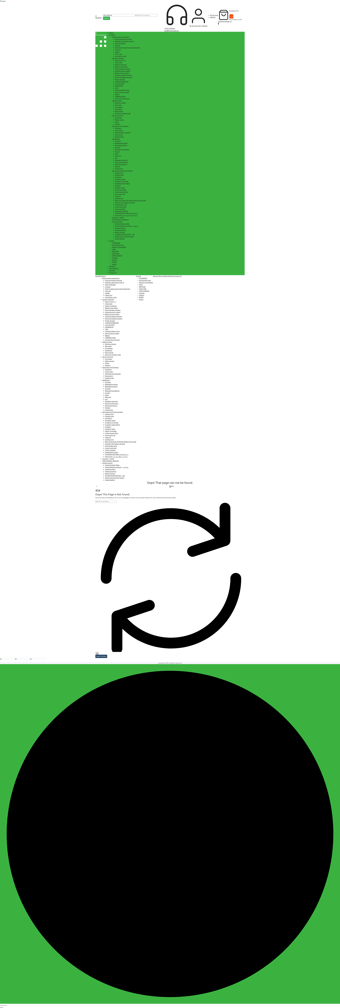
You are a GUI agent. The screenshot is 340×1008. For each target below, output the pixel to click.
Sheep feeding (120, 239)
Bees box (118, 156)
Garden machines (118, 58)
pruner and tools (120, 207)
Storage (117, 147)
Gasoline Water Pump (122, 90)
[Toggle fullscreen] (2, 1005)
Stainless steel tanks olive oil (124, 41)
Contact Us (113, 273)
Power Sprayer (120, 79)
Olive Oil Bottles (120, 43)
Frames (117, 152)
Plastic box (118, 54)
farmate (114, 258)
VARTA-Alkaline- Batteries (120, 220)
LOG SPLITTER (119, 84)
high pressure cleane (122, 92)
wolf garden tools (121, 205)
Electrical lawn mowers (122, 69)
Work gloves (119, 111)
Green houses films (121, 192)
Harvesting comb (120, 56)
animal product (117, 222)
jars (116, 158)
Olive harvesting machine (123, 39)
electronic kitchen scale (123, 113)
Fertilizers (118, 128)
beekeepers (116, 139)
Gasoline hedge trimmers (123, 75)
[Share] (4, 1005)
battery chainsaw (120, 65)
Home (111, 33)
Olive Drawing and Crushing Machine (127, 48)
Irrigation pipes (120, 179)
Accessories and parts (122, 99)
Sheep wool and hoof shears (124, 237)
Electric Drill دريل (120, 60)
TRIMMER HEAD (120, 96)
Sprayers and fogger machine (125, 203)
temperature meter (121, 211)
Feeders (117, 167)
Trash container (120, 209)
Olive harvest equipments (120, 37)
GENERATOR (119, 86)
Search (106, 18)
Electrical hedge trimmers (123, 77)
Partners (112, 271)
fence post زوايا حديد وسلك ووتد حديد (126, 215)
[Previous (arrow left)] (0, 1007)
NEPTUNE (115, 251)
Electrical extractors (121, 162)
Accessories (119, 169)
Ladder (117, 52)
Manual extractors (121, 164)
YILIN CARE (115, 254)
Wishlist (212, 17)
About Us (112, 266)
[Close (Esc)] (6, 1005)
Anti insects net (120, 194)
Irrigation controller (121, 181)
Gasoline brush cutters (122, 71)
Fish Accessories (117, 116)
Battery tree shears (121, 67)
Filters (117, 122)
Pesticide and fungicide (123, 133)
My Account (214, 15)
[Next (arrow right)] (2, 1007)
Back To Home (101, 656)
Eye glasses (119, 107)
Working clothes (120, 103)
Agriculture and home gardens (122, 171)
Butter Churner (120, 232)
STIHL (114, 249)
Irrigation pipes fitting (122, 183)
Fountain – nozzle (118, 217)
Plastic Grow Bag (120, 190)
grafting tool (119, 198)
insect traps (119, 130)
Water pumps (119, 120)
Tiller (116, 88)
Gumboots (118, 109)
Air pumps (118, 118)
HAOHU (114, 260)
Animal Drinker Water (122, 224)
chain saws (118, 63)
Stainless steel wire (121, 160)
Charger (117, 46)
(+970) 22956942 (169, 29)
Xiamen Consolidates (119, 247)
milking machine (120, 230)
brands (111, 241)
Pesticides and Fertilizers (120, 126)
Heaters (117, 124)
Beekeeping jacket (121, 145)
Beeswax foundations (122, 150)
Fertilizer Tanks (120, 188)
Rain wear (118, 105)
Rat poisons (119, 135)
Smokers (118, 141)
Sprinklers (118, 177)
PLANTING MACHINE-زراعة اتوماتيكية (126, 213)
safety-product (117, 101)
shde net (118, 196)
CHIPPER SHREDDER (121, 82)
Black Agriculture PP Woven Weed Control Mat (130, 200)
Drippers (118, 186)
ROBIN (114, 262)
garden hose (119, 173)
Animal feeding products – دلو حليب (126, 226)
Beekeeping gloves (121, 143)
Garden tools (119, 175)
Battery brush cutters (122, 73)
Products (112, 35)
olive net (118, 50)
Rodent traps (119, 137)
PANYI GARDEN (117, 256)
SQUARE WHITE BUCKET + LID (125, 234)
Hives (117, 154)
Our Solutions (114, 268)
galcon (114, 264)
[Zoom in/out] (0, 1005)
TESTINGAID (116, 243)
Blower (117, 94)
